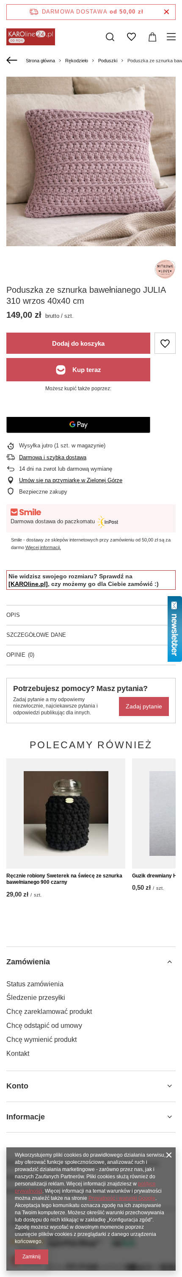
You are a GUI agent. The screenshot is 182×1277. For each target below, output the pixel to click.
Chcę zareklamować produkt (49, 1011)
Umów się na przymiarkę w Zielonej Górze (70, 480)
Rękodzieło (76, 60)
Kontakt (17, 1053)
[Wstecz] (13, 60)
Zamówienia (28, 962)
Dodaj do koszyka (78, 343)
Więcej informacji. (43, 547)
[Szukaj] (110, 37)
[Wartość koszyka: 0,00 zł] (152, 37)
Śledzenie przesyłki (35, 997)
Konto (17, 1086)
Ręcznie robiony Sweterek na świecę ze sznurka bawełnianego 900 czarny (64, 879)
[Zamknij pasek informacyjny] (166, 12)
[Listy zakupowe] (131, 37)
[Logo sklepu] (30, 36)
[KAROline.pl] (28, 583)
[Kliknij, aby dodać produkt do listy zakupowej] (165, 343)
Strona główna (40, 60)
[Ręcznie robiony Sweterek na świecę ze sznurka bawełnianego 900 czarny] (65, 813)
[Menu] (172, 37)
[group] (91, 161)
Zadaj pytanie (144, 706)
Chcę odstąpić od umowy (44, 1025)
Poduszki (107, 60)
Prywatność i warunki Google (121, 1198)
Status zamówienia (34, 984)
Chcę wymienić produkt (41, 1039)
